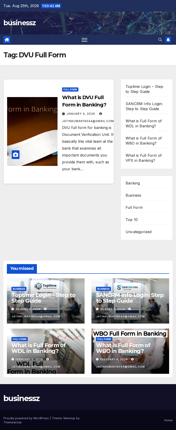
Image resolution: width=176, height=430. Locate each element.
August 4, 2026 (29, 309)
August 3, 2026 (113, 309)
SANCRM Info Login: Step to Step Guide (129, 298)
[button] (160, 39)
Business (133, 195)
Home (168, 420)
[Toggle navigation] (84, 39)
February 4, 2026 (114, 359)
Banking (133, 183)
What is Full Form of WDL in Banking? (38, 348)
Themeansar (12, 422)
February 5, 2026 (30, 359)
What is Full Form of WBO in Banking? (123, 348)
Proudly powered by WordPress (26, 418)
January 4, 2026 (81, 113)
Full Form (70, 89)
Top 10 (132, 219)
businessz (19, 23)
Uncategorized (139, 231)
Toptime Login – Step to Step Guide (43, 298)
